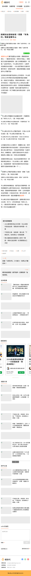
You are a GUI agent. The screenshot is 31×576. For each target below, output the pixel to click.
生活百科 (27, 6)
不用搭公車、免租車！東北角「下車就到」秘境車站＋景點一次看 (20, 416)
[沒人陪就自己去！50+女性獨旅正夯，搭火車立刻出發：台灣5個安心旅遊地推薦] (6, 445)
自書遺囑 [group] (16, 11)
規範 (2, 542)
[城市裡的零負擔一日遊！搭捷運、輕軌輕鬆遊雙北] (6, 388)
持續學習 (12, 6)
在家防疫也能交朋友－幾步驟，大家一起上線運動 (20, 323)
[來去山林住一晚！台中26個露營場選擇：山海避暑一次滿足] (6, 397)
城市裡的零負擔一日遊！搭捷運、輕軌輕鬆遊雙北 (20, 386)
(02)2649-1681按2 (11, 565)
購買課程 (21, 2)
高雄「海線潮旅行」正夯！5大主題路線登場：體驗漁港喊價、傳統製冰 (21, 425)
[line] (25, 559)
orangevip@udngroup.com (14, 563)
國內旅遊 (5, 251)
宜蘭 (18, 251)
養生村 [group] (3, 11)
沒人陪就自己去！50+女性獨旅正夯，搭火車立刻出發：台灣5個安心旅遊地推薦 (21, 444)
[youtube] (28, 559)
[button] (28, 2)
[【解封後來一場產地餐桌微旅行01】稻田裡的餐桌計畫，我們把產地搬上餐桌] (6, 287)
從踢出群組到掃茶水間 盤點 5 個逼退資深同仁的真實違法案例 (20, 509)
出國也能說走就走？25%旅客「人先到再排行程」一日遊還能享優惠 (20, 454)
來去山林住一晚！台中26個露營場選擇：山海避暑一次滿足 (20, 397)
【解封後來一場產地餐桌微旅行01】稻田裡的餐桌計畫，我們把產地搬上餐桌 (20, 286)
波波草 (4, 253)
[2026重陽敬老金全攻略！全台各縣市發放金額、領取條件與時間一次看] (6, 472)
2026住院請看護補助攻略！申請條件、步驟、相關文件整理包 (20, 481)
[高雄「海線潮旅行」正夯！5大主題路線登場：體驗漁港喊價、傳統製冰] (6, 426)
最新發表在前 (25, 548)
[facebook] (22, 559)
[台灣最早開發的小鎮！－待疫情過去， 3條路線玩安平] (6, 315)
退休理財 (5, 6)
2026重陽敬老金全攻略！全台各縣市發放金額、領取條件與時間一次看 (20, 472)
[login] (26, 2)
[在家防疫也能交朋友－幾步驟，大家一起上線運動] (6, 324)
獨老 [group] (27, 11)
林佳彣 (12, 251)
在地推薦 (19, 6)
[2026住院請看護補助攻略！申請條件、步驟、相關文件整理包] (6, 481)
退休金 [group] (9, 11)
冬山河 (24, 251)
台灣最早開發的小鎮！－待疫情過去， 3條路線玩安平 (20, 314)
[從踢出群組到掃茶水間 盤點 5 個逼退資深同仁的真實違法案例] (6, 510)
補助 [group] (22, 11)
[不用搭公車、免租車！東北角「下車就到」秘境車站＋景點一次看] (6, 416)
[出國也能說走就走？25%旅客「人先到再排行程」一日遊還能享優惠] (6, 454)
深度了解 (21, 372)
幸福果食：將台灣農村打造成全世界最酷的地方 (20, 295)
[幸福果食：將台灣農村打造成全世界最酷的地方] (6, 296)
